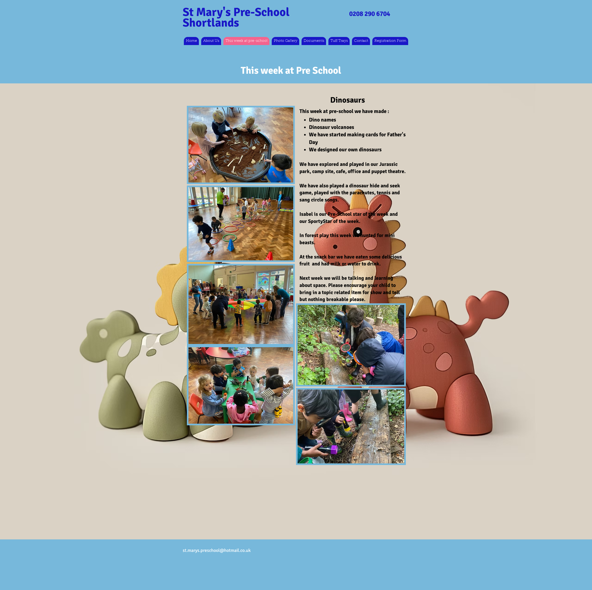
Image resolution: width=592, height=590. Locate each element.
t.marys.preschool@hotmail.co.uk (218, 550)
